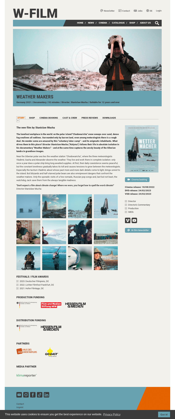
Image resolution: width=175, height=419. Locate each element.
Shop (132, 22)
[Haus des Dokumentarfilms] (28, 353)
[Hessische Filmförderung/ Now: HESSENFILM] (77, 308)
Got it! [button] (164, 414)
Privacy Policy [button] (111, 414)
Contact (126, 11)
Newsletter (109, 11)
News (91, 22)
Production (133, 208)
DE (151, 11)
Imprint (19, 407)
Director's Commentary (139, 205)
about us (145, 22)
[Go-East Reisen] (53, 354)
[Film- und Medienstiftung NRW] (53, 307)
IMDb (130, 212)
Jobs (140, 11)
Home (80, 22)
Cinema (103, 22)
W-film (35, 13)
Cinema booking (139, 179)
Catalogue (118, 22)
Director (132, 201)
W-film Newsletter (140, 230)
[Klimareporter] (28, 377)
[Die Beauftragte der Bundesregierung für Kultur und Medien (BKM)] (28, 307)
